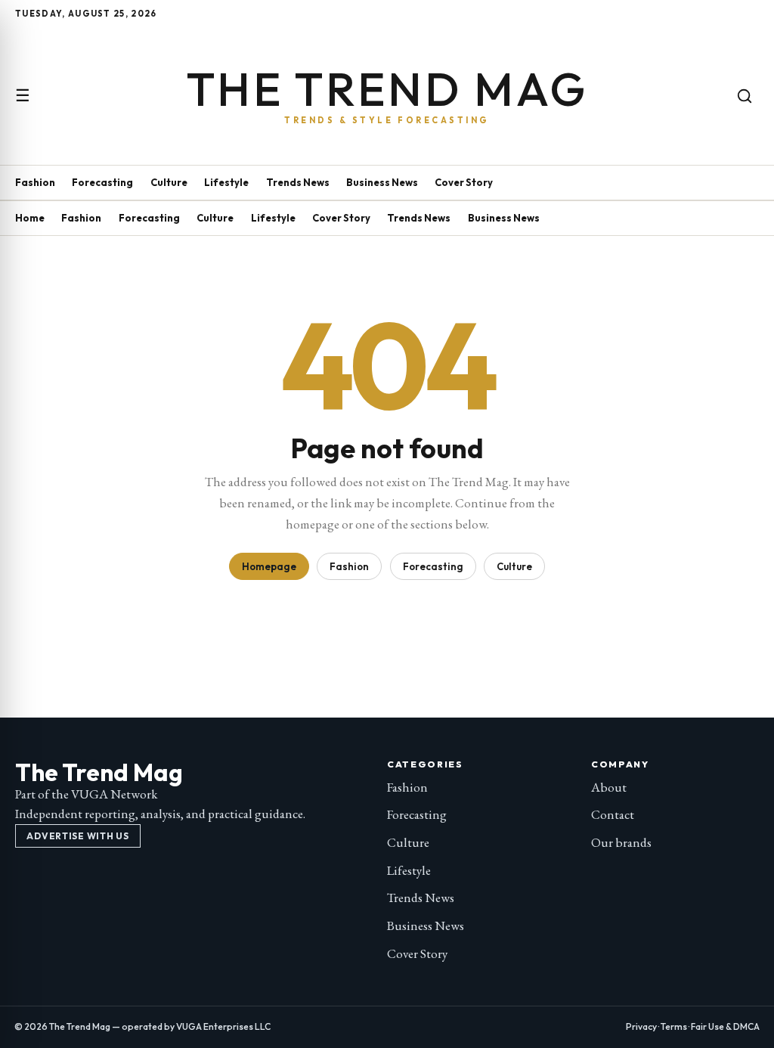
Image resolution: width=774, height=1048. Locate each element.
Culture (168, 182)
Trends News (298, 182)
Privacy (641, 1026)
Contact (612, 814)
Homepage (269, 566)
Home (30, 218)
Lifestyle (226, 182)
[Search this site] (744, 96)
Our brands (621, 842)
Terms (674, 1026)
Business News (382, 182)
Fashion (35, 182)
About (609, 787)
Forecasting (102, 182)
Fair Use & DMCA (725, 1026)
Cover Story (464, 182)
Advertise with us (77, 836)
